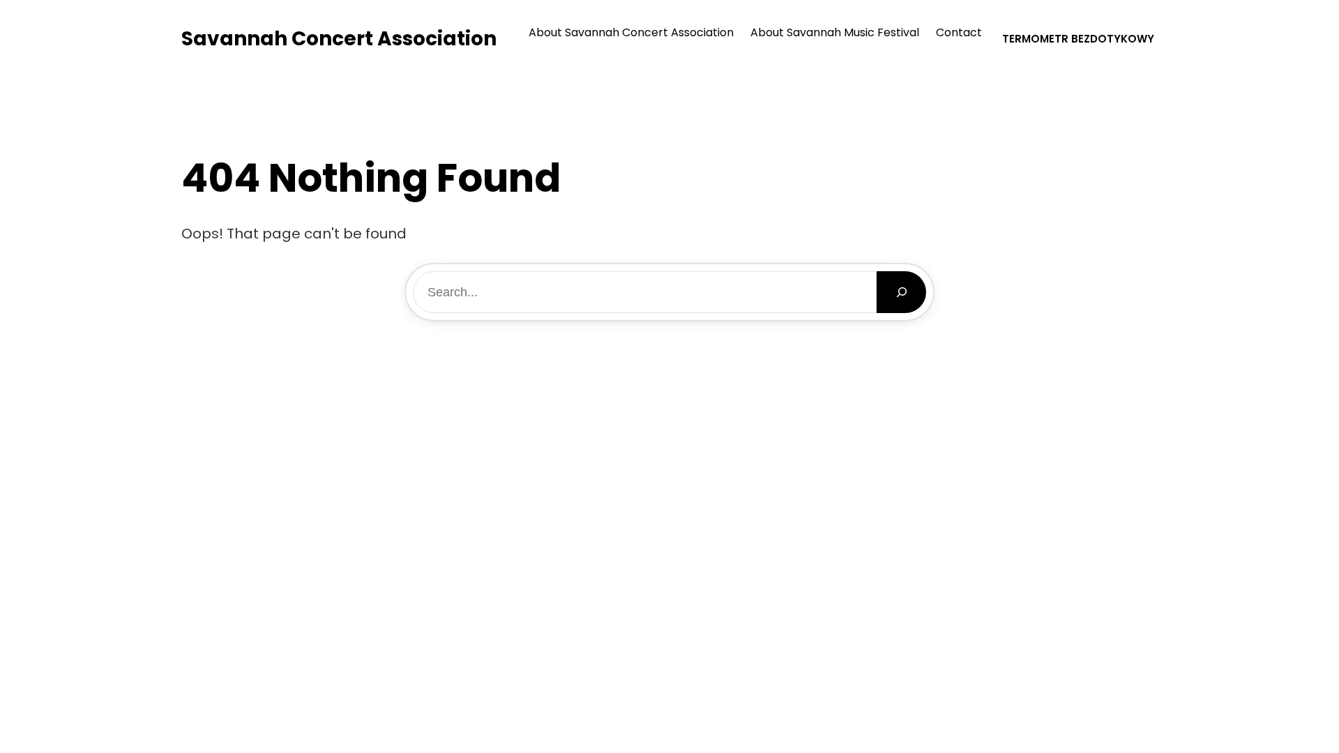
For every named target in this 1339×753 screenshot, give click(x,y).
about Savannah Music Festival (834, 32)
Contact (959, 32)
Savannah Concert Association (339, 38)
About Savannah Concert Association (631, 32)
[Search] (901, 292)
